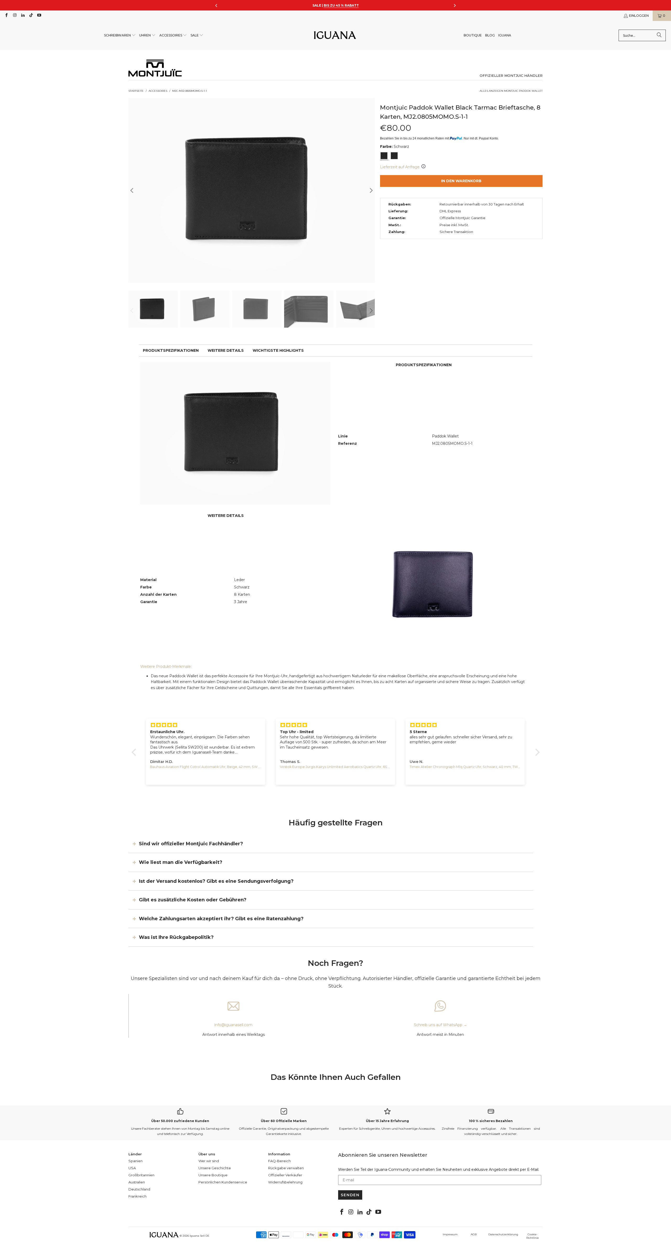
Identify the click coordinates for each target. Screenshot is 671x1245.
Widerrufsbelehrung (285, 1182)
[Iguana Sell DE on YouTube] (39, 16)
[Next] (371, 190)
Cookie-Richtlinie (532, 1236)
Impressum (450, 1234)
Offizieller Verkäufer (285, 1175)
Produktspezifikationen (171, 350)
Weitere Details (226, 350)
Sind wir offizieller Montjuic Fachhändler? (191, 844)
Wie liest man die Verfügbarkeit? (180, 862)
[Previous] (132, 190)
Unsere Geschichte (214, 1168)
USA (132, 1168)
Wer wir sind (208, 1161)
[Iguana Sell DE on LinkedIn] (22, 16)
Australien (136, 1182)
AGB (474, 1234)
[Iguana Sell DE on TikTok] (31, 16)
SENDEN (350, 1195)
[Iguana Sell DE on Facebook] (6, 16)
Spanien (135, 1161)
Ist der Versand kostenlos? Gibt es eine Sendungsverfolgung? (216, 881)
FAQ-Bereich (279, 1161)
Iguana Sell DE (199, 1235)
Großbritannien (141, 1175)
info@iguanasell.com (233, 1024)
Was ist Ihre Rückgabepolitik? (176, 937)
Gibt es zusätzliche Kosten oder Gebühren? (192, 900)
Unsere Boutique (213, 1175)
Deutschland (139, 1189)
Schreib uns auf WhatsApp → (440, 1024)
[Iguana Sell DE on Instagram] (14, 16)
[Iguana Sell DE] (335, 35)
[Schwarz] (384, 156)
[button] (120, 35)
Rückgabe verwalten (286, 1168)
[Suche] (659, 35)
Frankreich (137, 1196)
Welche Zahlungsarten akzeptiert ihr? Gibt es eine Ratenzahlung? (221, 918)
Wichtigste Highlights (278, 350)
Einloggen (639, 16)
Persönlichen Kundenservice (222, 1182)
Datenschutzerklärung (503, 1234)
